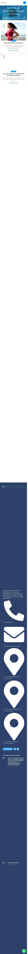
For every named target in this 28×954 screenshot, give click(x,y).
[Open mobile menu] (24, 2)
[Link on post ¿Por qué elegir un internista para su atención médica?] (13, 63)
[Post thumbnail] (5, 808)
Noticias (13, 40)
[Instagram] (15, 749)
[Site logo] (4, 2)
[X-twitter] (18, 749)
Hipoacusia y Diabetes (13, 862)
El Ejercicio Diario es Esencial (13, 43)
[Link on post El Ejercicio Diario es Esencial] (13, 32)
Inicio (12, 16)
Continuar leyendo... (13, 50)
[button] (24, 951)
